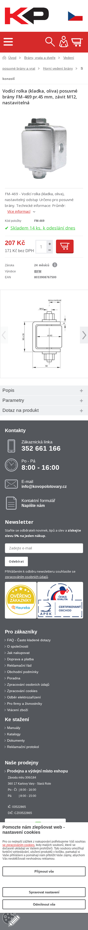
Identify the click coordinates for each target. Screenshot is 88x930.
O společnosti (17, 646)
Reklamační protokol (23, 747)
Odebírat (16, 561)
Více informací (18, 211)
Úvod (12, 58)
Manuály (13, 728)
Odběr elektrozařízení (24, 697)
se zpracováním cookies (18, 845)
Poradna (13, 678)
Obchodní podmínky (22, 672)
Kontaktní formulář (38, 503)
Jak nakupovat (18, 653)
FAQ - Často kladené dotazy (29, 640)
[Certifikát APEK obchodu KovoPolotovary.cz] (60, 617)
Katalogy (14, 734)
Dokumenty (16, 740)
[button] (49, 244)
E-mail (44, 484)
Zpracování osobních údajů (28, 684)
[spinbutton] (41, 247)
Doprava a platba (20, 659)
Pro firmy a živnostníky (24, 704)
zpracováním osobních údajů (26, 577)
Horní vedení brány (58, 68)
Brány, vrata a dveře (39, 58)
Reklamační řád (19, 665)
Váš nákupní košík (77, 42)
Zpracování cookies (22, 691)
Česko (72, 16)
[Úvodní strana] (25, 16)
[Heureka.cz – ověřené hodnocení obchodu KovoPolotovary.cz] (21, 600)
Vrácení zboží (17, 710)
